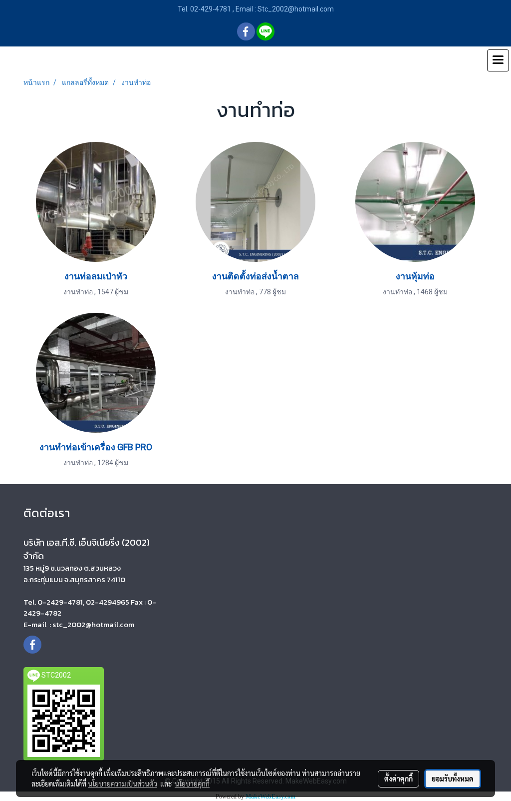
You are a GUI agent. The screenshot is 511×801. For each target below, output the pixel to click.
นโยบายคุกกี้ (192, 783)
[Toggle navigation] (498, 60)
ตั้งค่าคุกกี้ (398, 778)
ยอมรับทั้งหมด (453, 778)
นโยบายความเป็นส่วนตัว (122, 783)
